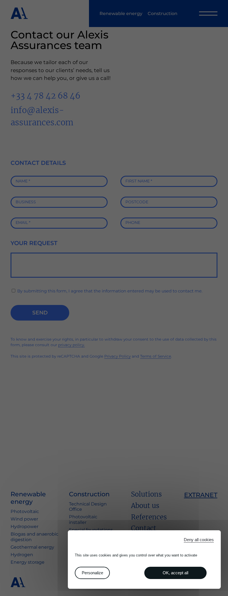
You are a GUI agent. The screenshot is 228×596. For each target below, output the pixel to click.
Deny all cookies (199, 539)
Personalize (92, 572)
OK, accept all (175, 572)
